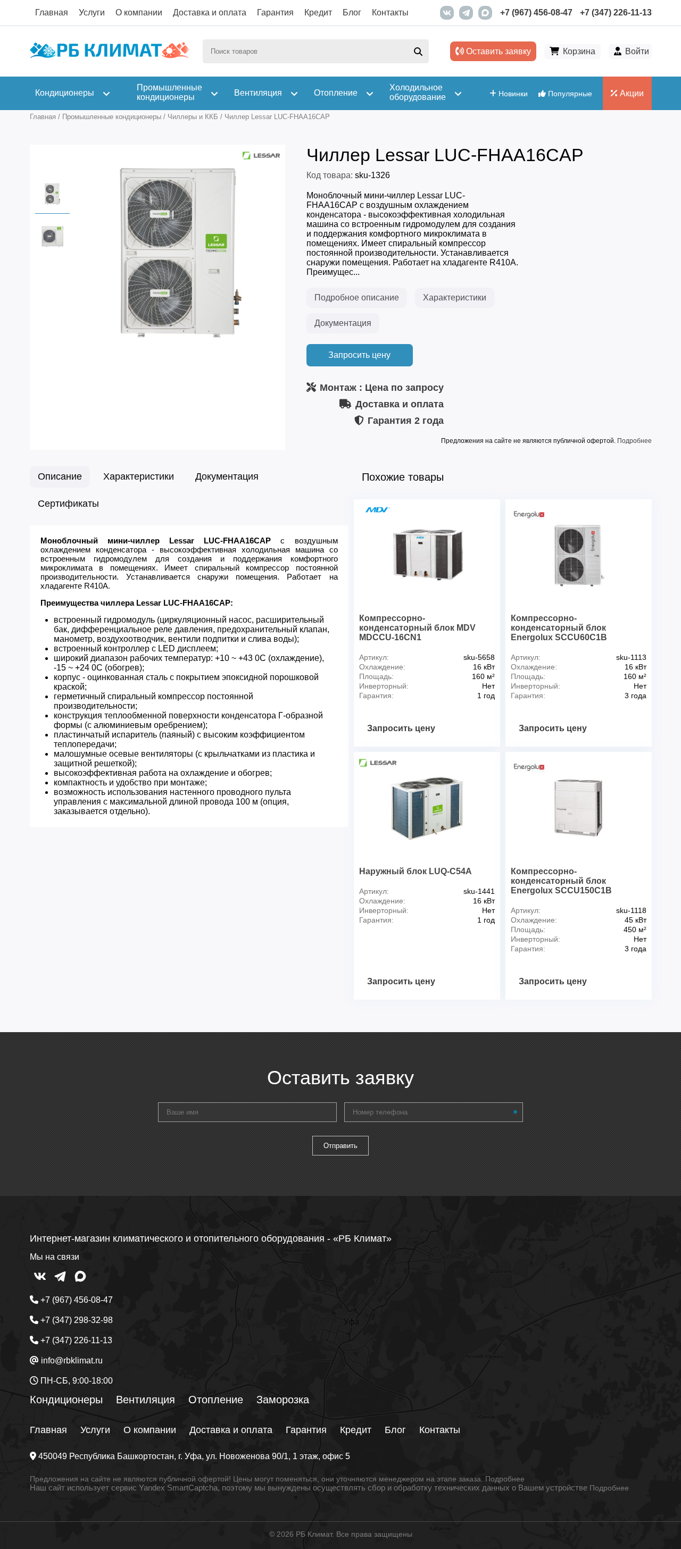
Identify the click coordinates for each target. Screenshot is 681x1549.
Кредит (318, 12)
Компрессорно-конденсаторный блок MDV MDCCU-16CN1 (417, 628)
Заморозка (282, 1399)
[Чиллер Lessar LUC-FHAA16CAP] (179, 343)
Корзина (579, 51)
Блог (352, 12)
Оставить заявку (497, 51)
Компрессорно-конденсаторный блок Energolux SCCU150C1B (561, 881)
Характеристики (454, 297)
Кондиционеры (66, 1399)
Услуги (92, 12)
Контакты (390, 12)
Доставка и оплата (209, 12)
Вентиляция (145, 1399)
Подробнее (634, 441)
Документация (342, 323)
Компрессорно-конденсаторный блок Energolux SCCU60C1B (559, 628)
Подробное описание (356, 297)
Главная (51, 12)
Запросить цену (359, 354)
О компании (138, 12)
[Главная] (109, 55)
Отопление (215, 1399)
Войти (637, 51)
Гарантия (275, 12)
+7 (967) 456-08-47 (536, 12)
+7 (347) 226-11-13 (616, 12)
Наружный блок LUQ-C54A (415, 871)
